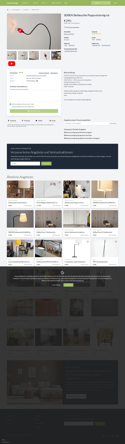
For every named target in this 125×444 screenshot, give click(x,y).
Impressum (5, 442)
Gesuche (35, 3)
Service (44, 3)
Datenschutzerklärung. (76, 280)
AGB (3, 440)
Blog (66, 3)
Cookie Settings (56, 285)
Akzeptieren (68, 285)
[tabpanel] (34, 32)
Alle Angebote (16, 9)
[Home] (8, 10)
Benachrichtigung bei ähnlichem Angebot (79, 132)
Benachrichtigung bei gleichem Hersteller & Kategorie (83, 138)
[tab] (12, 55)
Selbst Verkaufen (56, 3)
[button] (13, 121)
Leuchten (26, 9)
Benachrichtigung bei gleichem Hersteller (79, 135)
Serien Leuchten (69, 34)
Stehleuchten (35, 9)
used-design (12, 3)
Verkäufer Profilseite (44, 73)
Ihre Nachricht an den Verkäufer (19, 89)
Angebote (24, 3)
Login (115, 3)
